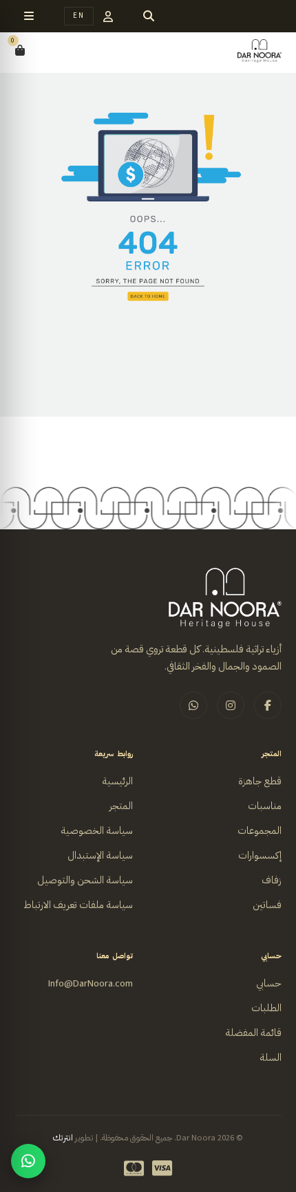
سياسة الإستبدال (100, 855)
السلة (271, 1057)
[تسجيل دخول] (108, 16)
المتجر (121, 806)
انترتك (63, 1138)
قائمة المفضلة (253, 1033)
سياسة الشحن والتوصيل (85, 880)
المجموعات (259, 831)
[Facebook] (268, 705)
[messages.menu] (28, 16)
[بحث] (149, 16)
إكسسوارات (260, 855)
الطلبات (266, 1008)
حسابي (269, 983)
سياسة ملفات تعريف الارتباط (78, 905)
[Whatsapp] (193, 705)
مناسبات (265, 806)
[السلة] (20, 50)
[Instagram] (230, 705)
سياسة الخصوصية (97, 831)
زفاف (272, 880)
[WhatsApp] (28, 1161)
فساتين (267, 905)
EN (79, 15)
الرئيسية (117, 781)
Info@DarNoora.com (90, 983)
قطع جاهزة (260, 781)
